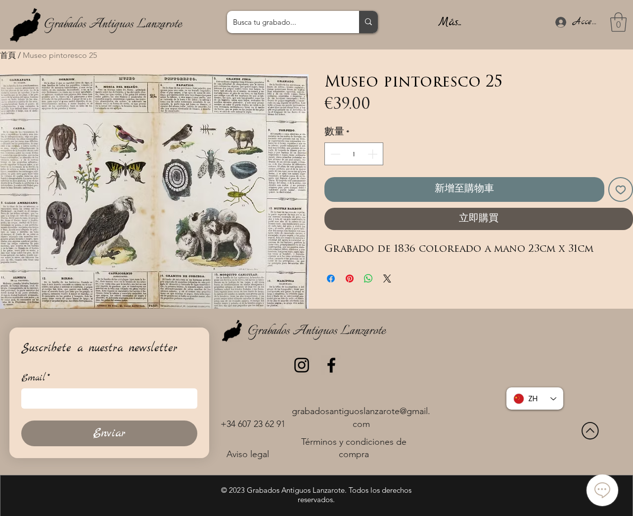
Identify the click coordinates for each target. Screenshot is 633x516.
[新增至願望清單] (620, 189)
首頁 (8, 55)
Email (35, 378)
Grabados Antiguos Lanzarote (112, 24)
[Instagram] (302, 365)
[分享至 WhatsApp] (368, 278)
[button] (618, 22)
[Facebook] (331, 365)
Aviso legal (247, 454)
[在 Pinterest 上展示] (350, 278)
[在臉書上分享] (331, 278)
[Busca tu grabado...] (368, 22)
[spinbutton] (354, 154)
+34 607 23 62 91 (253, 424)
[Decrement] (334, 154)
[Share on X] (387, 278)
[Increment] (373, 154)
